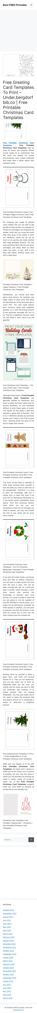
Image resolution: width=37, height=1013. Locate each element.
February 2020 (9, 964)
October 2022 (8, 951)
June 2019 (7, 988)
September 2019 (9, 978)
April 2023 (7, 930)
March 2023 (8, 934)
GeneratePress (18, 1010)
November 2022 (9, 947)
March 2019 (7, 998)
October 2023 (8, 910)
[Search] (31, 839)
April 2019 (7, 995)
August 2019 (8, 981)
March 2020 (8, 961)
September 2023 (9, 914)
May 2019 (7, 991)
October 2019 (8, 974)
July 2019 (7, 985)
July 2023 (7, 920)
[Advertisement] (18, 29)
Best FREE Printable (15, 4)
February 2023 (9, 937)
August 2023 (8, 917)
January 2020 (8, 968)
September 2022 (9, 954)
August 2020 (8, 958)
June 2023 (7, 924)
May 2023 (7, 927)
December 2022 (9, 944)
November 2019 (9, 971)
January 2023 (8, 941)
